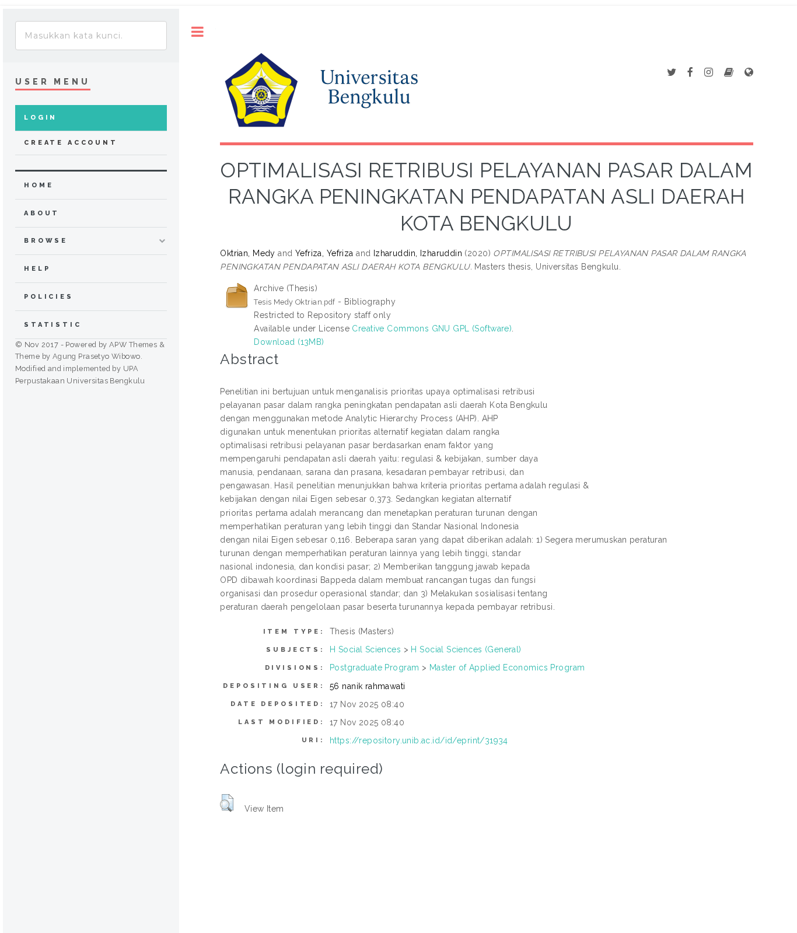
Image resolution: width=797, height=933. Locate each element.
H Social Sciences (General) (466, 649)
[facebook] (690, 73)
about (42, 213)
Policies (49, 296)
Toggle (197, 32)
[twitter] (671, 73)
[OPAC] (728, 73)
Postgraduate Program (374, 667)
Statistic (53, 325)
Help (37, 268)
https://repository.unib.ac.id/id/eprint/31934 (419, 740)
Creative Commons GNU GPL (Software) (432, 328)
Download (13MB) (289, 342)
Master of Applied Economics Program (507, 667)
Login (40, 117)
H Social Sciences (365, 649)
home (38, 185)
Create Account (71, 142)
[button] (226, 803)
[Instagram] (708, 73)
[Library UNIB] (748, 73)
